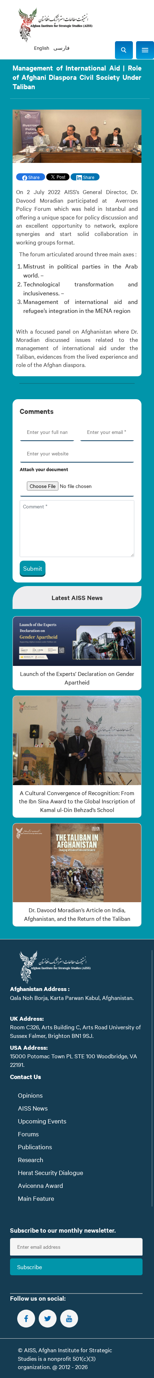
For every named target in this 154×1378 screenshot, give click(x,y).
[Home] (55, 25)
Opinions (30, 1095)
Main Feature (36, 1198)
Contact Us (25, 1077)
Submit (32, 568)
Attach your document (44, 469)
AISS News (33, 1108)
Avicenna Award (40, 1185)
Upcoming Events (42, 1121)
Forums (28, 1134)
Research (30, 1159)
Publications (35, 1146)
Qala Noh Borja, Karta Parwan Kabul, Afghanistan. (72, 997)
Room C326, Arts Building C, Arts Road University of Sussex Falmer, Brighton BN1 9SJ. (75, 1031)
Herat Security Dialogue (50, 1172)
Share (33, 177)
